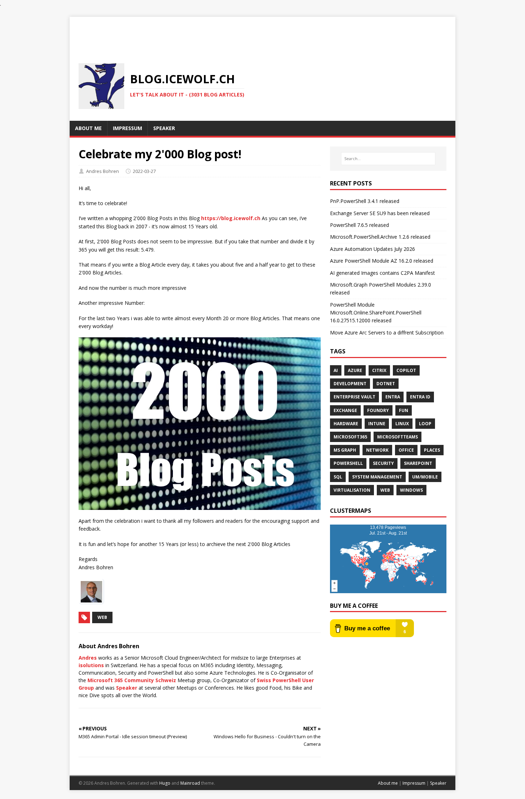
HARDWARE (346, 424)
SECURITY (383, 463)
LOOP (425, 424)
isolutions (91, 665)
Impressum (413, 783)
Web (102, 617)
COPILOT (406, 370)
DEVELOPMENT (350, 384)
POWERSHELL (348, 463)
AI (336, 370)
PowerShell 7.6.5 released (359, 225)
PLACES (432, 450)
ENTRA (392, 397)
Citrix (379, 370)
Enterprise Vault (354, 397)
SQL (338, 477)
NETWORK (377, 450)
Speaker (126, 687)
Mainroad (190, 783)
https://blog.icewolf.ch (230, 218)
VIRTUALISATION (352, 490)
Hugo (164, 783)
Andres (88, 657)
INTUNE (376, 424)
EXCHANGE (345, 410)
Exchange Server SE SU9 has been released (380, 213)
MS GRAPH (345, 450)
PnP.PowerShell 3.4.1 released (364, 201)
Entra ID (420, 397)
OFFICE (406, 450)
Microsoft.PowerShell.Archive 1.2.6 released (380, 236)
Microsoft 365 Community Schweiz (132, 680)
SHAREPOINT (418, 463)
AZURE (355, 370)
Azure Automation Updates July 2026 (372, 248)
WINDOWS (411, 490)
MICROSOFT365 (350, 437)
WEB (385, 490)
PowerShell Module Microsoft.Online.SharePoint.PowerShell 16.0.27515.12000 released (375, 312)
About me (388, 783)
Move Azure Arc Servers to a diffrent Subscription (387, 332)
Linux (402, 424)
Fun (403, 410)
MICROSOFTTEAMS (397, 437)
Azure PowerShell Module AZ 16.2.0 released (381, 260)
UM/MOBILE (425, 477)
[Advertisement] (262, 33)
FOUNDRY (378, 410)
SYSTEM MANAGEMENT (377, 477)
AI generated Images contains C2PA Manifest (382, 272)
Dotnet (385, 384)
